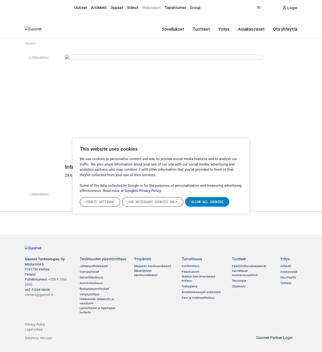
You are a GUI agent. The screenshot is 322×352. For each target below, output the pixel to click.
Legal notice (33, 329)
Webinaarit (151, 7)
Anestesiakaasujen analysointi (201, 292)
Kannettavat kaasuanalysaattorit (245, 273)
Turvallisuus (192, 259)
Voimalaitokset (89, 271)
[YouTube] (47, 7)
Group (195, 7)
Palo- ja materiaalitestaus (198, 297)
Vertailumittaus (89, 294)
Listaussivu (39, 57)
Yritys (224, 29)
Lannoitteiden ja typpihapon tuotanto (98, 310)
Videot (132, 7)
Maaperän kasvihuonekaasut (152, 266)
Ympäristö (142, 259)
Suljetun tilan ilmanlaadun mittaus (198, 278)
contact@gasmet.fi (39, 295)
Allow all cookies (207, 201)
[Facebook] (57, 7)
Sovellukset (173, 29)
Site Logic (46, 338)
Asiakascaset (251, 29)
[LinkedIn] (37, 7)
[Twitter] (27, 7)
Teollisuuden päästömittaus (103, 259)
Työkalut (285, 283)
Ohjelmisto (239, 286)
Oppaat (117, 7)
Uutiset (80, 7)
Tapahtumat (175, 7)
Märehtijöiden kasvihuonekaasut (145, 273)
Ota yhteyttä (285, 29)
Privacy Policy (35, 325)
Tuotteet (201, 29)
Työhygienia (189, 286)
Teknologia (239, 280)
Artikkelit (99, 7)
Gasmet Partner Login (274, 337)
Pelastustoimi (190, 271)
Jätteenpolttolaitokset (94, 266)
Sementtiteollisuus (91, 277)
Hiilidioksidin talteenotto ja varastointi (97, 301)
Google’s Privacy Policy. (143, 191)
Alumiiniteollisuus (91, 283)
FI (259, 7)
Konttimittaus (190, 266)
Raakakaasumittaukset (94, 288)
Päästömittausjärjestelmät (249, 266)
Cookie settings (100, 201)
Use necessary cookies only (152, 201)
